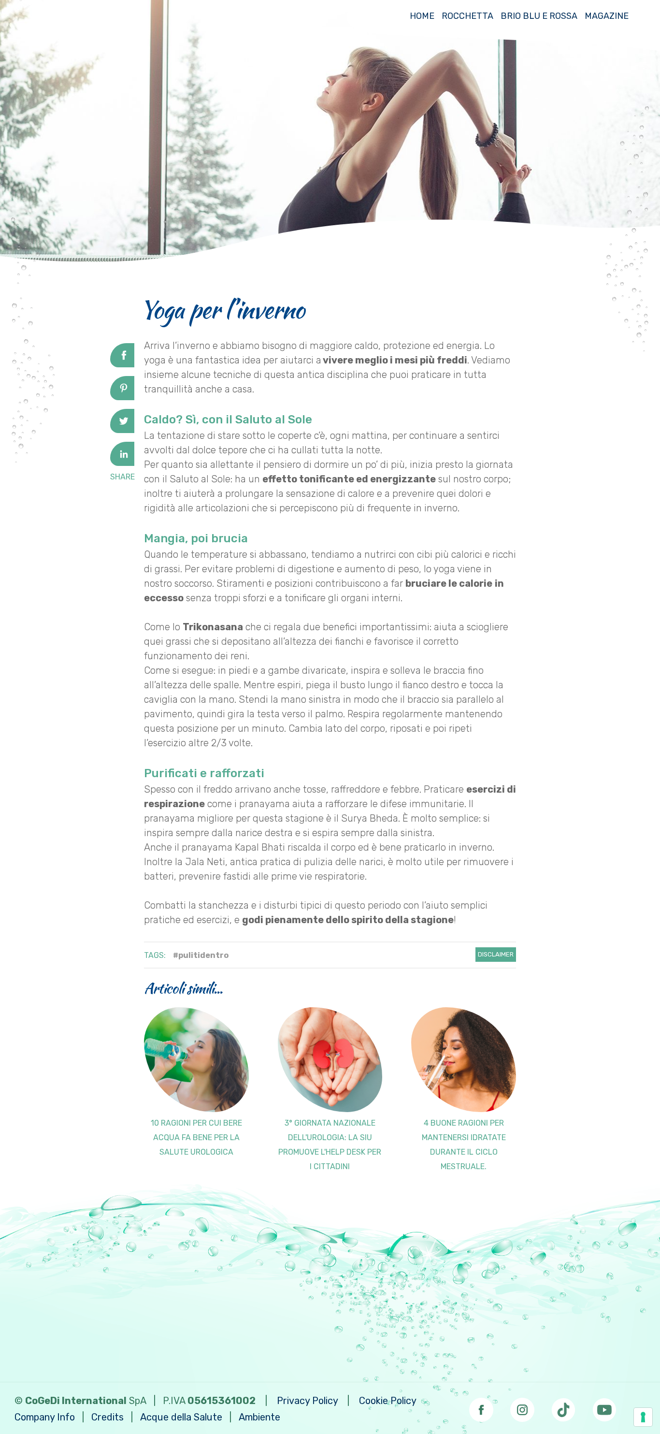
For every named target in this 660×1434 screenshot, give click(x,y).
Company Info (44, 1417)
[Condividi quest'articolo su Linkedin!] (122, 462)
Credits (107, 1417)
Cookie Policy (387, 1400)
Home (422, 16)
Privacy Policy (307, 1400)
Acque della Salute (181, 1417)
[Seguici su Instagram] (522, 1407)
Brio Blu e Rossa (539, 16)
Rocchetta (467, 16)
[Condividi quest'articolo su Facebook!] (122, 364)
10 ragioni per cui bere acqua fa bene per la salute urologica (196, 1137)
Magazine (607, 16)
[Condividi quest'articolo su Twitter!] (122, 429)
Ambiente (259, 1417)
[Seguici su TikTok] (563, 1407)
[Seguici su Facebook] (481, 1407)
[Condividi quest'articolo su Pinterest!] (122, 397)
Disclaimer (496, 954)
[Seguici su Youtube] (604, 1407)
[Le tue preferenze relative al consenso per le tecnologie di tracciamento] (643, 1417)
